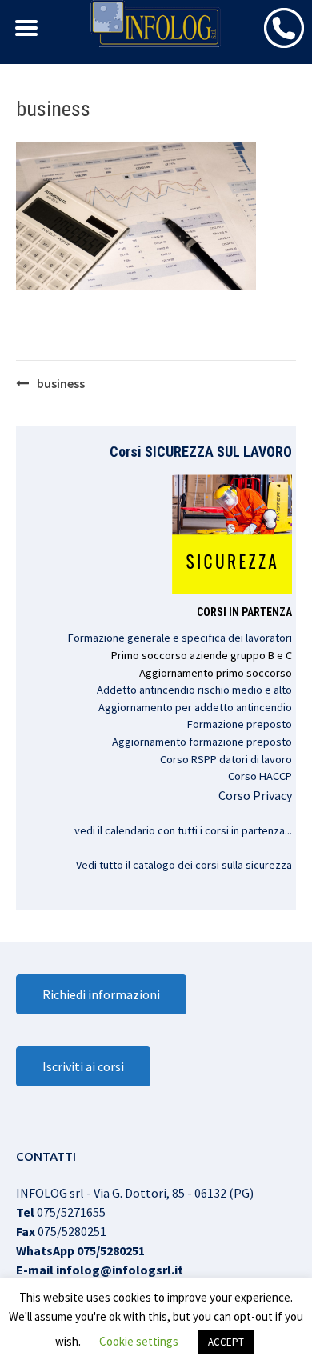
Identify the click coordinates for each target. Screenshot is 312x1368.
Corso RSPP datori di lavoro (226, 759)
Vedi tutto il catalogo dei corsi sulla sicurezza (184, 865)
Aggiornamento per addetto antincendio (195, 707)
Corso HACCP (260, 776)
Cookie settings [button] (138, 1341)
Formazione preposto (239, 724)
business (61, 383)
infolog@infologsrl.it (119, 1270)
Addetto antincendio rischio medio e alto (194, 689)
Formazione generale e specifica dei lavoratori (180, 637)
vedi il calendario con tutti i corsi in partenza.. (182, 830)
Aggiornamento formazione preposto (202, 741)
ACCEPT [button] (226, 1342)
